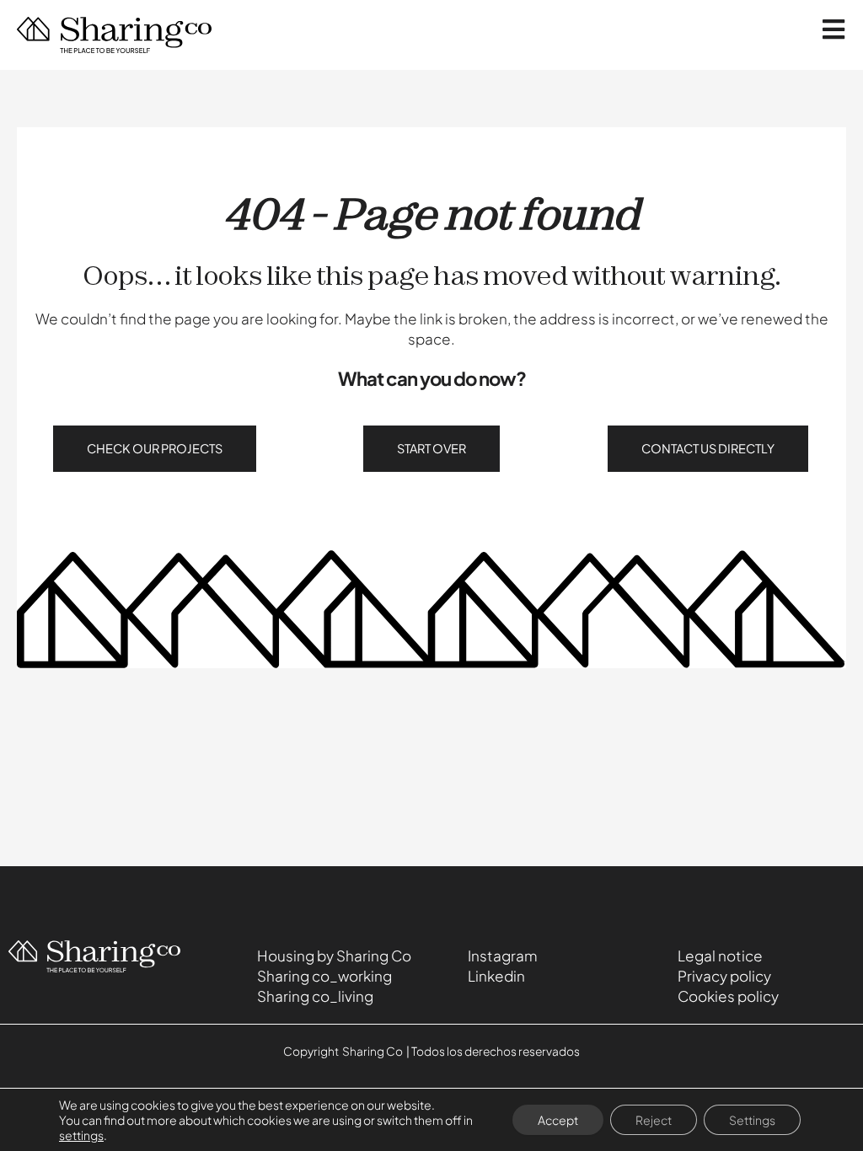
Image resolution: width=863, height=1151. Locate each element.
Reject (653, 1119)
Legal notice (720, 955)
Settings (752, 1119)
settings (81, 1135)
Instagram (503, 955)
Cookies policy (728, 996)
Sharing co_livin (310, 996)
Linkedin (496, 975)
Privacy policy (724, 975)
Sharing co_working (324, 975)
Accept (558, 1119)
